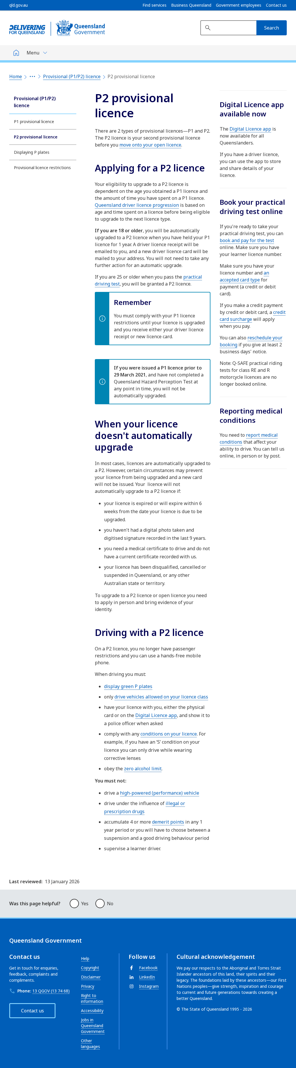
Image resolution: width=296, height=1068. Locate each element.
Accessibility (92, 1010)
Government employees (238, 5)
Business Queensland (191, 5)
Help (85, 958)
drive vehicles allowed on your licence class (161, 697)
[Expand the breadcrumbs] (32, 76)
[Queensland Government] (57, 28)
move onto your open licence (150, 145)
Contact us (276, 5)
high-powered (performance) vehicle (159, 793)
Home (15, 76)
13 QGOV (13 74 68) (51, 991)
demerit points (168, 822)
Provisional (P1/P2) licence (72, 76)
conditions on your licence (168, 734)
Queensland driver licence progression (137, 205)
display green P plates (128, 686)
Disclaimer (91, 977)
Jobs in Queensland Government (93, 1025)
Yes (84, 903)
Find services (154, 5)
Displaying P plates (31, 152)
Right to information (92, 998)
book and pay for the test (247, 240)
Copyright (90, 967)
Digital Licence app (156, 715)
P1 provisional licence (34, 121)
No (110, 903)
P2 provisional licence (36, 137)
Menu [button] (33, 53)
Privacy (87, 986)
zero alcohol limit (143, 768)
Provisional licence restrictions (42, 167)
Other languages (90, 1043)
